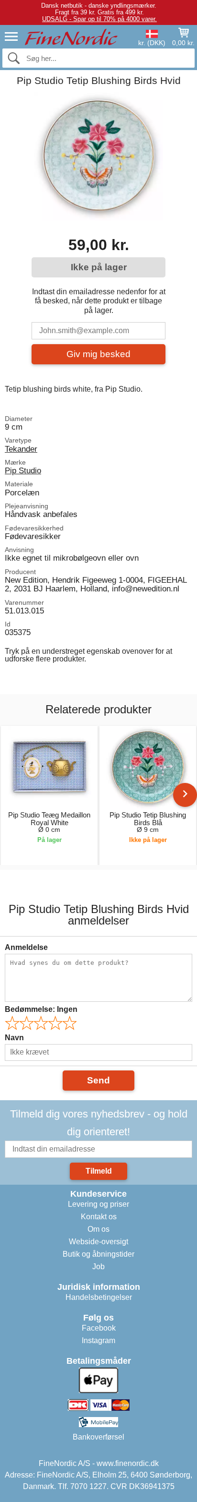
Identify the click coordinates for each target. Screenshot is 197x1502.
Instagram (98, 1340)
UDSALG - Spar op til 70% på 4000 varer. (99, 19)
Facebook (99, 1328)
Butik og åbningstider (98, 1254)
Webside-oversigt (98, 1242)
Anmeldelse (26, 947)
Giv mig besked (98, 354)
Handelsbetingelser (99, 1297)
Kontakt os (99, 1217)
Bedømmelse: (41, 1009)
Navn (14, 1037)
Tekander (21, 449)
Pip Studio (23, 470)
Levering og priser (98, 1204)
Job (98, 1266)
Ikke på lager (99, 267)
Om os (98, 1229)
